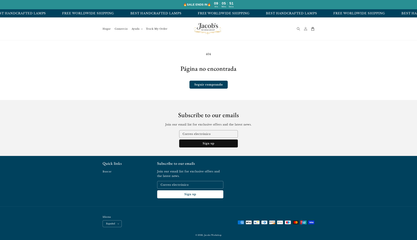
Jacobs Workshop (213, 235)
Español (110, 223)
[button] (137, 28)
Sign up (208, 143)
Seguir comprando (208, 84)
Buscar (107, 171)
